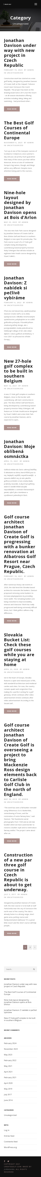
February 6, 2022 (12, 302)
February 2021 (10, 1077)
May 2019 (8, 1089)
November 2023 (11, 1049)
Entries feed (9, 1136)
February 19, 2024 (13, 70)
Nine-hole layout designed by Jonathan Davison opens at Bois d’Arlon (20, 205)
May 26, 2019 (10, 799)
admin (30, 70)
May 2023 (8, 1054)
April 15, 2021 (11, 461)
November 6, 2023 (13, 143)
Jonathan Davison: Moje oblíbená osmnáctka (19, 449)
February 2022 (10, 1060)
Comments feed (10, 1141)
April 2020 (8, 1083)
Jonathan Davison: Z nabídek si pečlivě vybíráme (15, 288)
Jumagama (9, 1169)
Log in (6, 1130)
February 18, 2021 (13, 576)
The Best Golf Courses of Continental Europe (19, 130)
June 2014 (8, 1100)
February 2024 (10, 1043)
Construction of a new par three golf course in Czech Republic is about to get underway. (18, 872)
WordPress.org (10, 1147)
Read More (12, 109)
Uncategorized (15, 73)
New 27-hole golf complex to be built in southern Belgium (18, 371)
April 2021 (8, 1072)
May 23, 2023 (10, 222)
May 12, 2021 (10, 386)
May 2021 (8, 1066)
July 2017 (8, 1094)
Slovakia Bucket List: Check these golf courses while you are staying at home (19, 649)
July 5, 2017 (10, 894)
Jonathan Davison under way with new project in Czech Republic (20, 52)
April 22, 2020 (11, 669)
